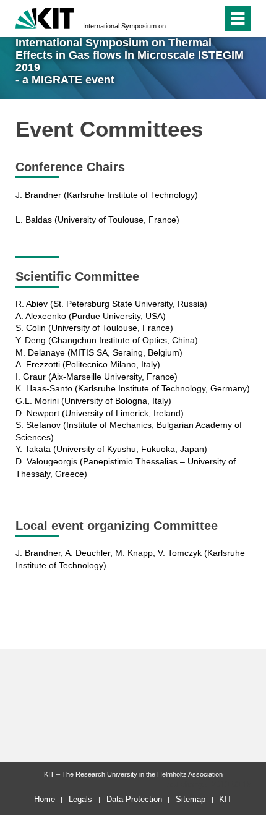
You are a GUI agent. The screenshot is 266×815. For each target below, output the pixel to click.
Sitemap (190, 799)
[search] (210, 18)
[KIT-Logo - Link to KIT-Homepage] (44, 17)
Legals (80, 799)
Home (44, 799)
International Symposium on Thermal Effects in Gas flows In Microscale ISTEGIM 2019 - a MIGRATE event (129, 26)
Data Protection (134, 799)
